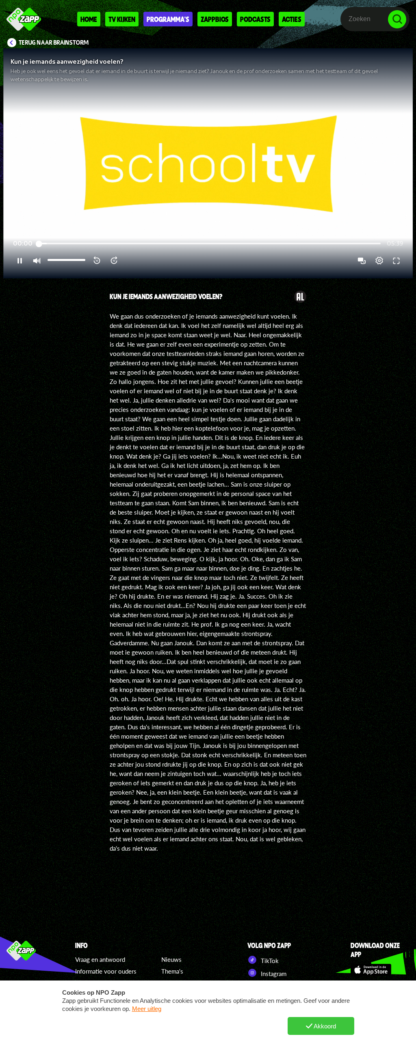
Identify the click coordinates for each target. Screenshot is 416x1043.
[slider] (210, 244)
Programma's (168, 19)
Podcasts (255, 19)
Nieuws (171, 959)
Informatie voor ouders (105, 971)
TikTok (269, 960)
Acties (291, 19)
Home (88, 19)
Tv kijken (121, 19)
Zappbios (215, 19)
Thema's (172, 971)
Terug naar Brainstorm (54, 42)
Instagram (272, 973)
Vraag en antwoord (100, 959)
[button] (208, 163)
